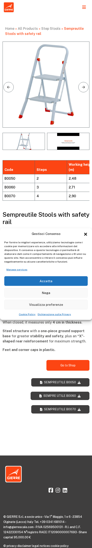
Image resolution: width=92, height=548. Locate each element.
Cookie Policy (27, 314)
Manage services (16, 269)
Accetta (46, 281)
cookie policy (59, 546)
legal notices (41, 546)
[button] (85, 234)
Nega (46, 292)
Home (9, 29)
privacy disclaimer (19, 546)
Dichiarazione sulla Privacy (54, 314)
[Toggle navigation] (84, 7)
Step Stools (51, 29)
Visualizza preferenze (46, 304)
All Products (28, 29)
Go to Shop (68, 365)
